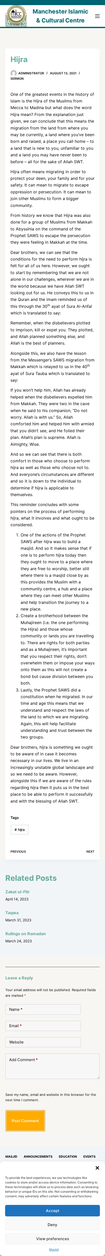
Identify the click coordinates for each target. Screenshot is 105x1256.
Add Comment (23, 1059)
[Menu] (97, 16)
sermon (17, 78)
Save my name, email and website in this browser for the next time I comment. (50, 1097)
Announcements (38, 1156)
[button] (97, 1167)
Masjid (54, 1249)
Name (15, 1009)
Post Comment (25, 1120)
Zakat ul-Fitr (17, 891)
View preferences (52, 1238)
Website (16, 1042)
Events (89, 1156)
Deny (52, 1224)
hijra (20, 829)
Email (15, 1025)
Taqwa (12, 912)
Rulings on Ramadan (25, 933)
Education (68, 1156)
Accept (52, 1210)
